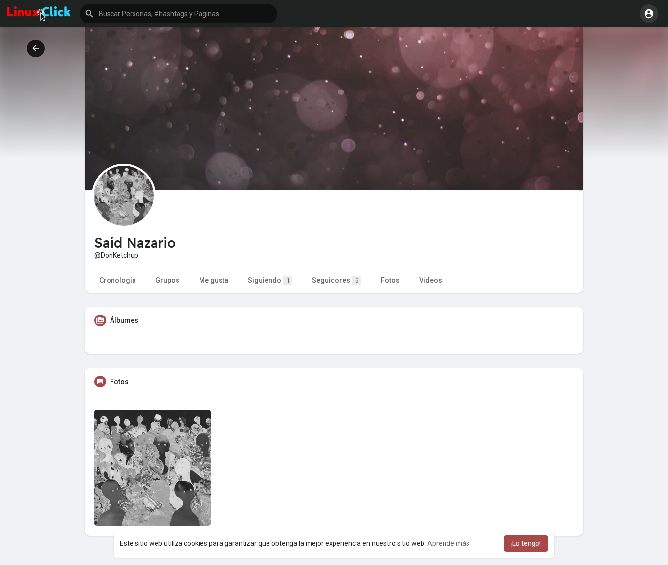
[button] (178, 13)
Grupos (167, 280)
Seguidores (335, 280)
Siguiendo (268, 280)
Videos (430, 280)
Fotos (390, 280)
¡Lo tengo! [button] (526, 543)
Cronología (117, 280)
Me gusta (213, 280)
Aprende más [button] (448, 543)
